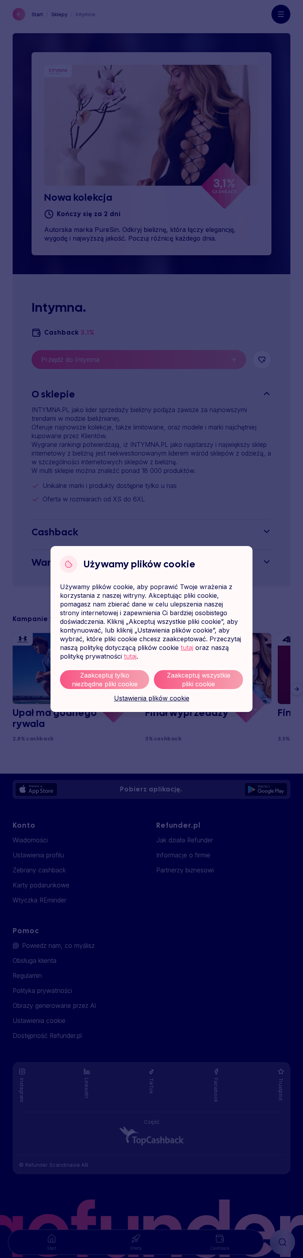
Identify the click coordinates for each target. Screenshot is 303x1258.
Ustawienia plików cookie (151, 698)
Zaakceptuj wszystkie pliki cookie (198, 679)
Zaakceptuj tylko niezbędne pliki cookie (105, 679)
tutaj (187, 648)
